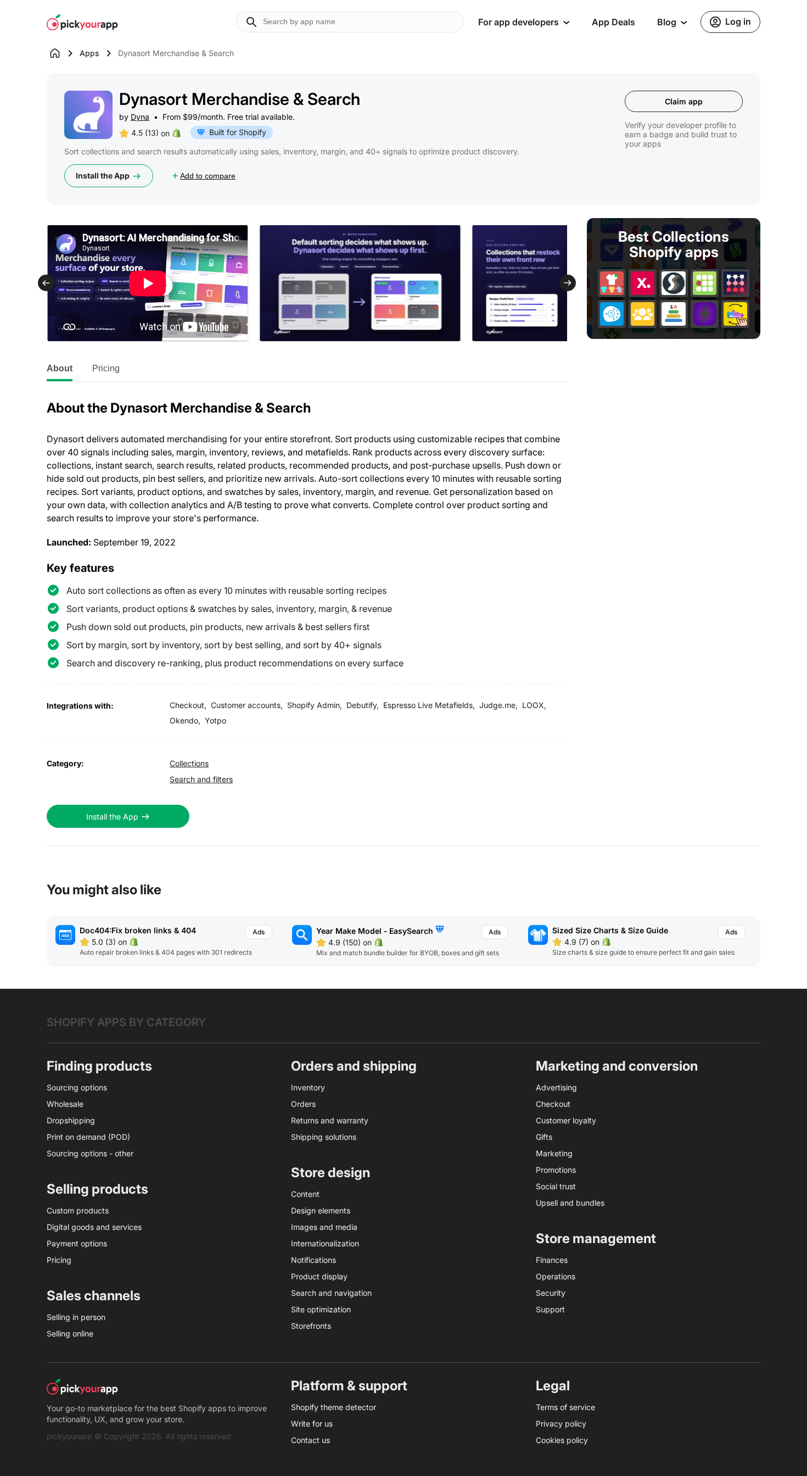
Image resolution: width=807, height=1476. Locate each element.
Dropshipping (71, 1120)
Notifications (313, 1260)
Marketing (554, 1153)
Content (305, 1194)
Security (550, 1292)
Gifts (544, 1136)
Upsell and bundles (570, 1202)
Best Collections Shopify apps (673, 244)
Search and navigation (331, 1292)
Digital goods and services (94, 1227)
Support (550, 1309)
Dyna (140, 116)
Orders (303, 1104)
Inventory (308, 1087)
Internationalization (325, 1243)
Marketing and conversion (617, 1066)
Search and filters (201, 779)
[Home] (63, 53)
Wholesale (65, 1104)
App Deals (613, 21)
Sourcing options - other (90, 1153)
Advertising (556, 1087)
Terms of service (565, 1407)
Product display (319, 1276)
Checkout (553, 1104)
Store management (596, 1238)
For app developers (518, 21)
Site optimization (321, 1309)
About (59, 368)
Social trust (556, 1186)
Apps (89, 53)
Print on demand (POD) (88, 1136)
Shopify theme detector (333, 1407)
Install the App (103, 175)
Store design (330, 1172)
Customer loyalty (566, 1120)
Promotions (556, 1169)
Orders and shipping (354, 1066)
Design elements (320, 1210)
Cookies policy (562, 1440)
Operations (555, 1276)
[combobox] (350, 22)
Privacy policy (561, 1423)
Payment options (77, 1243)
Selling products (97, 1189)
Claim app (684, 101)
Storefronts (311, 1325)
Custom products (78, 1210)
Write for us (312, 1423)
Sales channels (94, 1296)
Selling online (70, 1333)
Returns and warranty (329, 1120)
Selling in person (76, 1317)
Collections (189, 763)
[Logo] (82, 22)
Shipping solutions (323, 1136)
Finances (552, 1260)
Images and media (324, 1227)
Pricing (106, 368)
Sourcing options (77, 1087)
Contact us (310, 1440)
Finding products (99, 1066)
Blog (666, 21)
